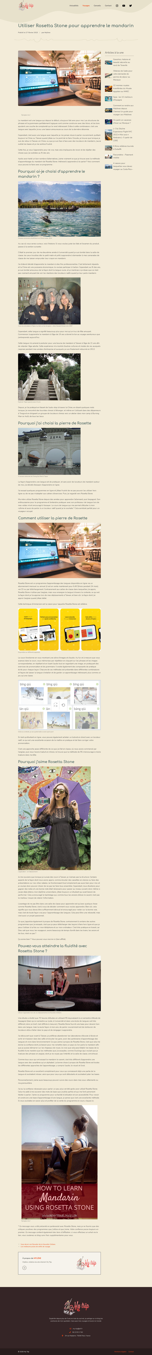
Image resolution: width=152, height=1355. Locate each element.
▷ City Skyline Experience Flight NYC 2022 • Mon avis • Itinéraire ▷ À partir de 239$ (122, 134)
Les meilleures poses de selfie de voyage (35, 1247)
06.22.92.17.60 (77, 1332)
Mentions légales (120, 1352)
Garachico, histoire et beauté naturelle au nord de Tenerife (121, 62)
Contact (131, 1352)
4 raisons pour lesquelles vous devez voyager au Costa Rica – (123, 166)
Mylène (37, 1258)
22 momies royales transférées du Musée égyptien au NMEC (122, 88)
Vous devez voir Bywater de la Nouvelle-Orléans (38, 1244)
